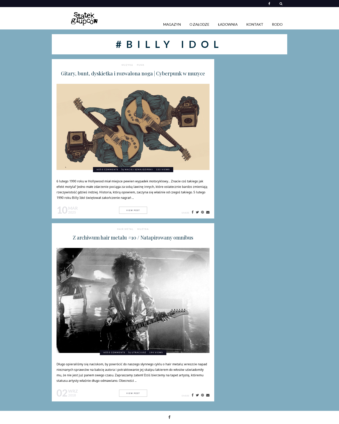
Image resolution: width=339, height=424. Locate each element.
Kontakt (254, 24)
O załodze (199, 24)
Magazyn (172, 24)
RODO (277, 24)
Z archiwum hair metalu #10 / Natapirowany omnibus (133, 237)
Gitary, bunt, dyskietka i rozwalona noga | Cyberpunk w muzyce (133, 73)
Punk (140, 65)
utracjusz (139, 352)
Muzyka (127, 65)
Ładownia (228, 24)
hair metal (125, 229)
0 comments (110, 169)
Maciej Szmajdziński (139, 169)
